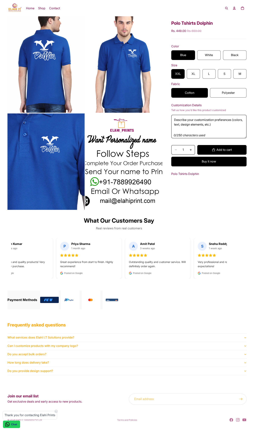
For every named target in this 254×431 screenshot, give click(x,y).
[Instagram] (238, 420)
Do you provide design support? (30, 371)
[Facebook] (231, 420)
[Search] (226, 8)
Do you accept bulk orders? (26, 354)
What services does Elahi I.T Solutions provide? (40, 337)
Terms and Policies (127, 420)
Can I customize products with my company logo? (42, 346)
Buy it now (209, 161)
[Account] (234, 8)
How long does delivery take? (28, 362)
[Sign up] (241, 399)
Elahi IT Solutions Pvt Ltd (29, 419)
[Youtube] (244, 420)
